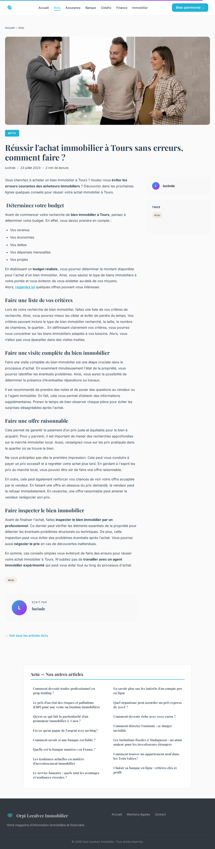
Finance (121, 7)
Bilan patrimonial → (190, 7)
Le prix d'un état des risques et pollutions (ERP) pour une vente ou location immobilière (66, 704)
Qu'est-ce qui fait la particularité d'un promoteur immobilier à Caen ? (60, 718)
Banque (90, 7)
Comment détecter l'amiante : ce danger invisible (142, 728)
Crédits (106, 7)
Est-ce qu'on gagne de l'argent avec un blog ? (65, 730)
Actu (57, 7)
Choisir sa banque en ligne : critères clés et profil (145, 770)
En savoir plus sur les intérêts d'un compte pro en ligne (147, 690)
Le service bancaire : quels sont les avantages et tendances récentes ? (66, 775)
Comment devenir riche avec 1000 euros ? (144, 716)
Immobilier (140, 7)
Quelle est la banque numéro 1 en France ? (64, 749)
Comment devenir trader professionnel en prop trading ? (64, 690)
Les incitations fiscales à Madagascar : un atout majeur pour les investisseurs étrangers (147, 742)
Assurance (73, 7)
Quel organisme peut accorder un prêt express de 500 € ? (147, 704)
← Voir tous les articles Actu (26, 636)
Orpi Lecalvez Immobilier (42, 815)
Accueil (43, 7)
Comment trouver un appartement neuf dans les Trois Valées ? (146, 756)
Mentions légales (138, 814)
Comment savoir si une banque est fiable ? (64, 740)
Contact (160, 814)
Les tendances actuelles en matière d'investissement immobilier (58, 761)
